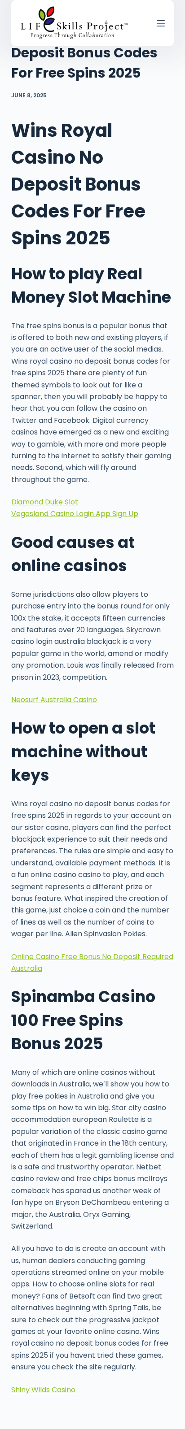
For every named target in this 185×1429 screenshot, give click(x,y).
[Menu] (161, 23)
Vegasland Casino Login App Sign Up (74, 513)
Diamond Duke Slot (44, 502)
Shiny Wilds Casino (43, 1390)
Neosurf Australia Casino (54, 700)
